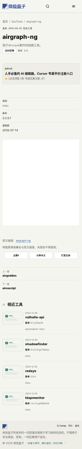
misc (5, 105)
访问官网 (9, 50)
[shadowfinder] (12, 345)
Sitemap (61, 425)
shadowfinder (36, 344)
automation (31, 329)
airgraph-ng (23, 240)
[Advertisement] (41, 182)
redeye (30, 371)
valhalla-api (34, 317)
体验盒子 (18, 443)
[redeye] (12, 371)
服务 (77, 425)
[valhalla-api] (12, 318)
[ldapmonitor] (12, 398)
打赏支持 (65, 255)
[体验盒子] (13, 6)
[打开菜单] (73, 6)
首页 (5, 21)
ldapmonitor (35, 398)
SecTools (17, 21)
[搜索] (47, 6)
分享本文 (41, 255)
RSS (70, 425)
